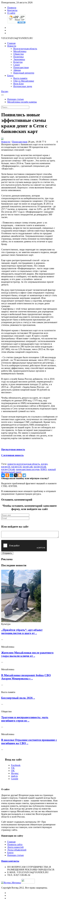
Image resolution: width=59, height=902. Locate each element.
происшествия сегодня (27, 469)
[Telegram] (24, 475)
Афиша (17, 70)
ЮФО (44, 469)
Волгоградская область (25, 48)
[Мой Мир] (11, 475)
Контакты (12, 10)
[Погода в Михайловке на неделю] (16, 22)
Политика (18, 56)
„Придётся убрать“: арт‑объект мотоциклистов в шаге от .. (22, 631)
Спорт (16, 64)
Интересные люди (22, 86)
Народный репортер (23, 73)
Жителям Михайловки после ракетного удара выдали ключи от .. (27, 654)
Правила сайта (14, 844)
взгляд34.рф (40, 466)
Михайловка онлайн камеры (22, 102)
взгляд (44, 464)
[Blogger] (20, 475)
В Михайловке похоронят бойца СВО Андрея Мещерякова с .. (26, 677)
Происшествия (21, 67)
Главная (11, 43)
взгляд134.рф (8, 469)
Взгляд (4, 91)
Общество (18, 54)
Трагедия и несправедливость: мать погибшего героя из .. (24, 719)
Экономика (19, 59)
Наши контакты (10, 861)
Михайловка (19, 51)
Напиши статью (15, 99)
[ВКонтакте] (3, 475)
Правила (11, 7)
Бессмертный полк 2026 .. (18, 697)
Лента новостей (15, 847)
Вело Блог (18, 83)
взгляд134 (16, 466)
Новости (11, 46)
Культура (18, 62)
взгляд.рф (28, 466)
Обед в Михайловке (23, 81)
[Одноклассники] (7, 475)
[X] (16, 475)
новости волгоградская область (23, 464)
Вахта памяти (20, 78)
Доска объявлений (16, 850)
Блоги (10, 75)
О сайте (11, 13)
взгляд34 (5, 466)
